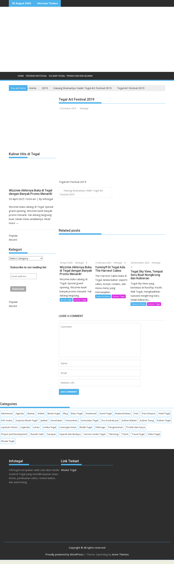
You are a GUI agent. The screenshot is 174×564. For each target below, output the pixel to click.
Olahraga (100, 427)
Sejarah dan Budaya (70, 434)
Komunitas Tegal (89, 420)
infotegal (84, 108)
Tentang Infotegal (36, 76)
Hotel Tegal (164, 413)
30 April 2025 (66, 262)
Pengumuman (115, 427)
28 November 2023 (140, 262)
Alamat (30, 413)
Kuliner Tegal (57, 76)
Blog (65, 413)
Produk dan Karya (135, 427)
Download (91, 413)
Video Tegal (154, 434)
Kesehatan (56, 420)
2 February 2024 (103, 262)
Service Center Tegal (94, 434)
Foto (136, 413)
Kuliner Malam (129, 420)
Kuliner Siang (147, 420)
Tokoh (125, 434)
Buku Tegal (76, 413)
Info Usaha (6, 420)
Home (21, 76)
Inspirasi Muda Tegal (26, 420)
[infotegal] (12, 76)
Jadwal (44, 420)
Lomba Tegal (49, 427)
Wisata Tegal (7, 441)
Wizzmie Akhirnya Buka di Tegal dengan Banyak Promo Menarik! (30, 192)
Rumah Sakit (37, 434)
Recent (13, 239)
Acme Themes (120, 554)
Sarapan (51, 434)
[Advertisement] (116, 43)
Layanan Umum (9, 427)
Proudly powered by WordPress (64, 554)
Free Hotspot (148, 413)
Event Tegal (106, 413)
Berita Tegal (66, 299)
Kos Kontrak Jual (110, 420)
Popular (13, 235)
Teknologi (114, 434)
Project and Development (14, 434)
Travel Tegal (138, 434)
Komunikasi (72, 420)
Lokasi (36, 427)
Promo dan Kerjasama (80, 76)
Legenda (25, 427)
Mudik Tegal (86, 427)
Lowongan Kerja (67, 427)
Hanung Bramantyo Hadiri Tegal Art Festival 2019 (81, 192)
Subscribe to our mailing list (28, 267)
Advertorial (6, 413)
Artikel (41, 413)
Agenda (20, 413)
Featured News (103, 296)
